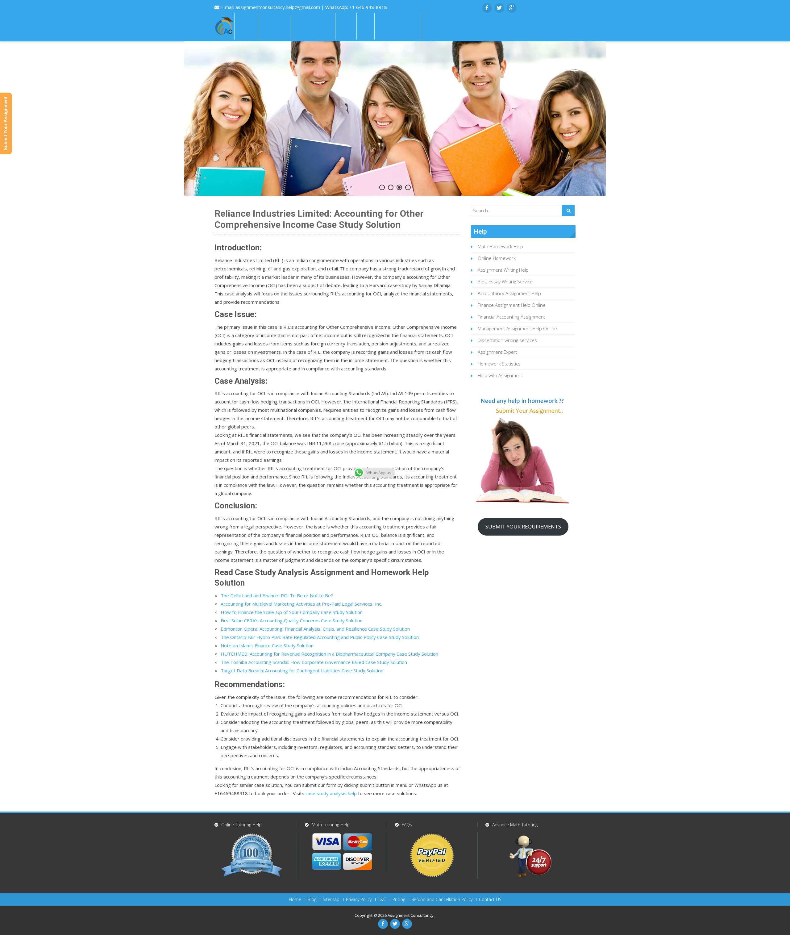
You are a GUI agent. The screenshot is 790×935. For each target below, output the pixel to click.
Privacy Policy (359, 899)
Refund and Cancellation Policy (442, 899)
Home (246, 26)
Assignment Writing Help (503, 270)
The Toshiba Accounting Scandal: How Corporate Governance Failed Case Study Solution (314, 662)
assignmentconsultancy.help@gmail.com (278, 7)
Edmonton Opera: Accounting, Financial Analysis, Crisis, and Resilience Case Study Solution (315, 629)
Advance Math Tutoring (515, 825)
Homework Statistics (499, 364)
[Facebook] (487, 8)
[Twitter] (499, 8)
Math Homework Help (500, 246)
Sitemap (331, 899)
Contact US (490, 899)
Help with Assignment (500, 375)
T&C (382, 899)
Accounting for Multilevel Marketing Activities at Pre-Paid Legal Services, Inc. (301, 604)
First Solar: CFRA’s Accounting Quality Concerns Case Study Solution (292, 620)
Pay (365, 26)
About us (274, 26)
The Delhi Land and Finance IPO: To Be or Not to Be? (277, 595)
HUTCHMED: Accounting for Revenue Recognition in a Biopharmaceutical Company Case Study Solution (329, 654)
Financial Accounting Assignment (511, 317)
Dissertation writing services (507, 340)
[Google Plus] (512, 8)
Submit (435, 26)
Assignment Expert (497, 352)
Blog (312, 899)
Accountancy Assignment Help (509, 293)
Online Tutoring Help (241, 825)
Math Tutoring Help (331, 825)
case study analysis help (331, 793)
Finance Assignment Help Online (512, 305)
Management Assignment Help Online (517, 328)
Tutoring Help (398, 26)
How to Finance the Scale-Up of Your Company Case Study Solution (292, 612)
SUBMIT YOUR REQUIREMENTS (523, 526)
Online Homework (497, 258)
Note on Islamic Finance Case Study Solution (267, 645)
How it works (313, 26)
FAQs (346, 26)
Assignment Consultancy (411, 915)
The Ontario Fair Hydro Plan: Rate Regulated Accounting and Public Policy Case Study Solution (320, 637)
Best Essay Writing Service (505, 281)
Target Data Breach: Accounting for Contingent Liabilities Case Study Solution (302, 670)
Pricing (399, 899)
